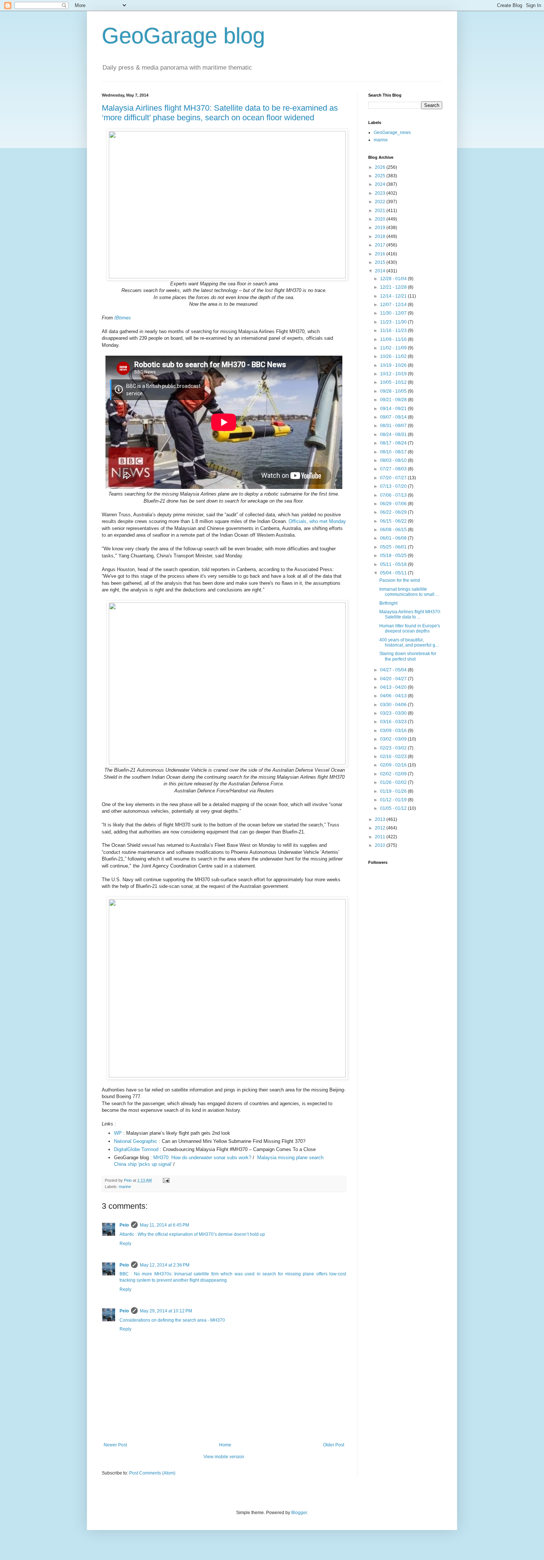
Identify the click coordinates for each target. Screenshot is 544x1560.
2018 (380, 236)
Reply (125, 1243)
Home (225, 1444)
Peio (124, 1225)
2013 (380, 819)
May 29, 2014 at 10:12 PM (166, 1311)
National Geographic (135, 1141)
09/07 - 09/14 (394, 417)
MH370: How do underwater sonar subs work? (202, 1157)
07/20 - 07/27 (394, 477)
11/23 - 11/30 (394, 322)
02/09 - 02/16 (394, 765)
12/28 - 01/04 (394, 278)
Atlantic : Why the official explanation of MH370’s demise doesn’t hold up (192, 1234)
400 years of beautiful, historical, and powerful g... (409, 642)
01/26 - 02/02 (394, 782)
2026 (380, 167)
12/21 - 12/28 (394, 287)
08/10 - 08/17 (394, 451)
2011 (380, 836)
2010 (380, 845)
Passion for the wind (399, 580)
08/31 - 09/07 (394, 425)
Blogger (299, 1512)
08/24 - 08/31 (394, 434)
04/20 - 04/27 (394, 678)
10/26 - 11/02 (394, 356)
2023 (380, 193)
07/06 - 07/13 (394, 495)
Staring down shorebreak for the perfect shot (407, 656)
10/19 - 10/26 (394, 365)
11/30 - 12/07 (394, 313)
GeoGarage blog (183, 35)
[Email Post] (166, 1180)
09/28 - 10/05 (394, 391)
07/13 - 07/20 (394, 486)
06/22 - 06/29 (394, 512)
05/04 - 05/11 (394, 573)
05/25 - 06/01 (394, 547)
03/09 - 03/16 (394, 730)
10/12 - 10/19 (394, 373)
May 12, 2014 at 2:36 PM (164, 1265)
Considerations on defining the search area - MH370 (172, 1320)
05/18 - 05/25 (394, 555)
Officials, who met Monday (317, 521)
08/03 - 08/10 (394, 460)
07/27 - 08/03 (394, 469)
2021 (380, 210)
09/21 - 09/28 (394, 399)
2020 (380, 219)
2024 (380, 184)
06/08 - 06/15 (394, 529)
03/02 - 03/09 (394, 739)
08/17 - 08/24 (394, 443)
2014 (380, 271)
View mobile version (224, 1456)
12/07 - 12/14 (394, 304)
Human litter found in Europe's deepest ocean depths (409, 628)
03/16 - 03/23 (394, 721)
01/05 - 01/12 (394, 808)
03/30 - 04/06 (394, 704)
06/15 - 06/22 (394, 521)
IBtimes (122, 318)
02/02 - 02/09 (394, 773)
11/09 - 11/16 (394, 339)
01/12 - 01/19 (394, 799)
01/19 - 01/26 (394, 791)
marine (125, 1186)
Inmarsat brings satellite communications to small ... (409, 592)
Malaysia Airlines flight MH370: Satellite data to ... (410, 614)
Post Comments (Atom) (152, 1473)
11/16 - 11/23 (394, 330)
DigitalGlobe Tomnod (136, 1149)
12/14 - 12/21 (394, 296)
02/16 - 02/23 (394, 756)
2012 (380, 828)
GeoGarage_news (392, 132)
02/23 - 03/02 (394, 748)
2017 (380, 245)
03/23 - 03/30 (394, 713)
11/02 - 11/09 (394, 347)
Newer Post (115, 1444)
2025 (380, 175)
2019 (380, 227)
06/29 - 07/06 (394, 503)
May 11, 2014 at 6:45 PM (164, 1225)
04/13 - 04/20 (394, 687)
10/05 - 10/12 (394, 382)
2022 (380, 201)
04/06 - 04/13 (394, 695)
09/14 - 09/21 (394, 408)
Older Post (333, 1444)
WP (118, 1133)
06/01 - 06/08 (394, 538)
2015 (380, 262)
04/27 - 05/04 (394, 669)
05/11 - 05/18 (394, 564)
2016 (380, 253)
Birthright (388, 603)
